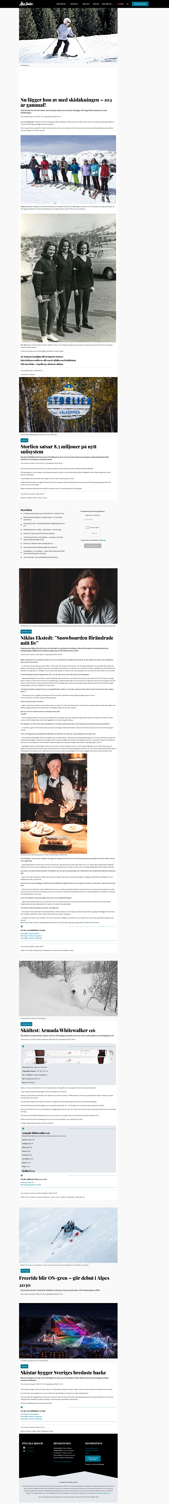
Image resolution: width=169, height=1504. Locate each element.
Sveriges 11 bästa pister (30, 933)
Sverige (45, 498)
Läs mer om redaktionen (62, 1461)
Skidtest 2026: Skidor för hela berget (39, 533)
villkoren (102, 540)
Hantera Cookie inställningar (94, 1464)
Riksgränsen (47, 950)
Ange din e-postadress (92, 515)
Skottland (32, 374)
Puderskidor (46, 1197)
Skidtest (33, 1197)
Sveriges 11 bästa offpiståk (32, 938)
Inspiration (25, 374)
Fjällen (31, 950)
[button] (128, 4)
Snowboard (55, 950)
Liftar (34, 498)
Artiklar (23, 950)
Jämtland (29, 498)
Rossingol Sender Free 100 (31, 1185)
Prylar (28, 1197)
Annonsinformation (91, 1448)
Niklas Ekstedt (38, 950)
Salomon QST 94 (28, 1182)
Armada (39, 1197)
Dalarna (28, 1431)
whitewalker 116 (80, 1197)
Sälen (38, 1431)
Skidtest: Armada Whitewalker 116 (38, 543)
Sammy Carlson (55, 1197)
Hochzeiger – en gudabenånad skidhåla (40, 557)
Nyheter (23, 498)
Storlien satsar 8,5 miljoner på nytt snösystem (43, 513)
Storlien (39, 498)
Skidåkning (44, 1431)
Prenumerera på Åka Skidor (93, 1458)
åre (27, 950)
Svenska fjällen (64, 950)
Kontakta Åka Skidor (92, 1450)
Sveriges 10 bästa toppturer (32, 936)
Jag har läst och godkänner (93, 540)
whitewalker (70, 1197)
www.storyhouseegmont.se (101, 1493)
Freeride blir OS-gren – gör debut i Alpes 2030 (42, 530)
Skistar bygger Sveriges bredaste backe (40, 547)
